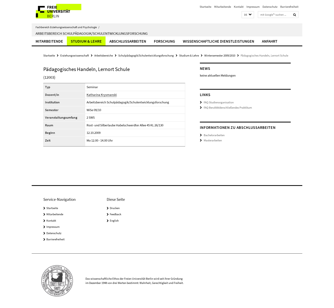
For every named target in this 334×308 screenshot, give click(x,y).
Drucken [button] (115, 208)
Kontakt (239, 6)
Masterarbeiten (213, 140)
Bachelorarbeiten (214, 135)
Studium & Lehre (86, 41)
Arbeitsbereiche (103, 55)
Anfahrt (269, 41)
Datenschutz (269, 6)
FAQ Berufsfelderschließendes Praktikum (228, 107)
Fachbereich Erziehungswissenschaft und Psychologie (67, 27)
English (114, 220)
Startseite (205, 6)
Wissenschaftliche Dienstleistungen (218, 41)
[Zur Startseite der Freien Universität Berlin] (64, 11)
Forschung (164, 41)
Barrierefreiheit (289, 6)
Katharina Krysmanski (102, 95)
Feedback (115, 214)
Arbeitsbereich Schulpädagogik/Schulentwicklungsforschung (92, 33)
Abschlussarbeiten (127, 41)
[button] (248, 14)
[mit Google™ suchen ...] (294, 15)
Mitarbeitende (222, 6)
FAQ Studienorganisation (219, 102)
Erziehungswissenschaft (74, 55)
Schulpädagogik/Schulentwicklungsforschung (146, 55)
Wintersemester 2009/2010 (219, 55)
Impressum (253, 6)
